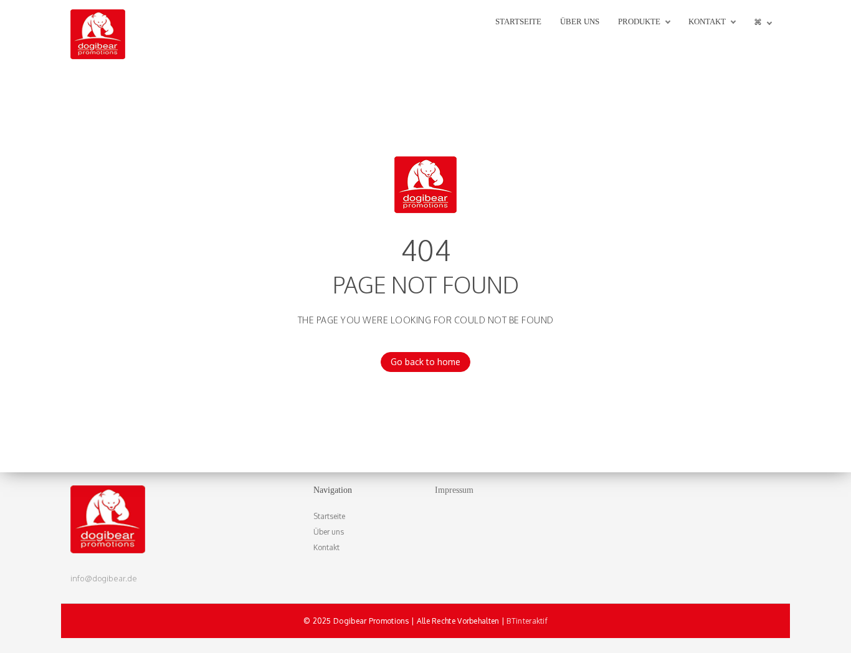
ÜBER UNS (579, 21)
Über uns (328, 531)
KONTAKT (707, 21)
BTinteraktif (527, 621)
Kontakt (326, 547)
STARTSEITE (518, 21)
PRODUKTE (639, 21)
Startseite (329, 516)
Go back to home (425, 361)
